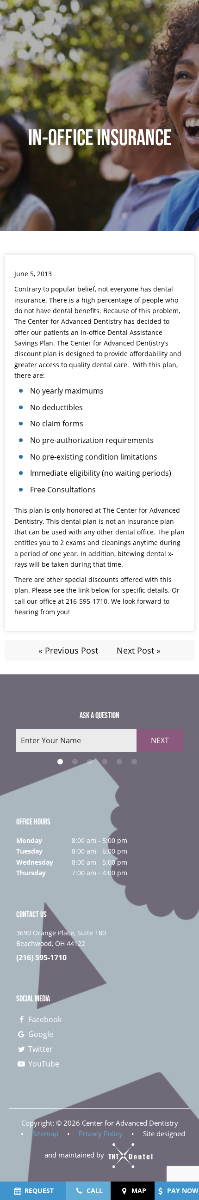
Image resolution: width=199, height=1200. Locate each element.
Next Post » (139, 650)
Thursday (31, 872)
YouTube (42, 1064)
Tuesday (29, 851)
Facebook (44, 1019)
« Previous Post (68, 650)
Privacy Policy (101, 1133)
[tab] (60, 762)
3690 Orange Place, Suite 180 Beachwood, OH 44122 (61, 937)
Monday (29, 840)
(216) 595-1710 (41, 957)
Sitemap (45, 1133)
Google (39, 1034)
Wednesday (34, 862)
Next (160, 740)
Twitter (39, 1049)
